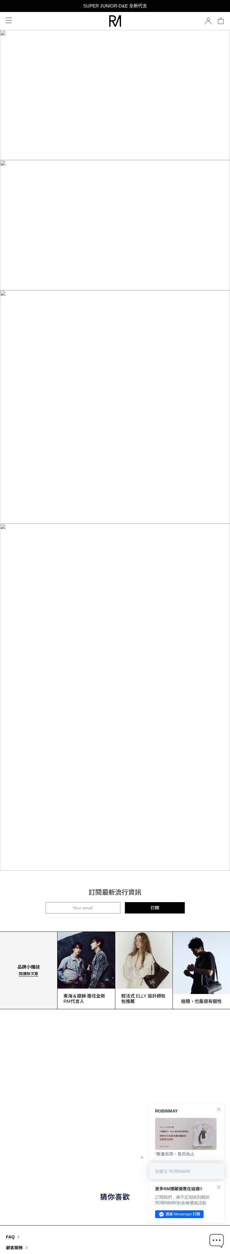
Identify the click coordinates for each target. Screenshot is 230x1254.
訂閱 (155, 907)
